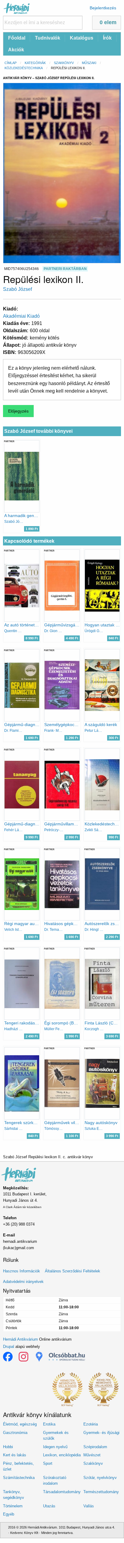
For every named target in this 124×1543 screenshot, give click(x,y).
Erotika (49, 1424)
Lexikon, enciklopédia (62, 1455)
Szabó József (17, 289)
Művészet (92, 1455)
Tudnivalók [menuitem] (47, 37)
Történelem (13, 1506)
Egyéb (8, 1514)
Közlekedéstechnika (24, 68)
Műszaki (89, 63)
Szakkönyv (64, 63)
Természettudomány (101, 1492)
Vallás (88, 1506)
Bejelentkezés (103, 7)
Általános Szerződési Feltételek (72, 1271)
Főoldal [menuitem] (16, 37)
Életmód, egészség (20, 1424)
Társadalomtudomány (62, 1492)
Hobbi (8, 1447)
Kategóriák (35, 63)
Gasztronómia (15, 1432)
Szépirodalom (95, 1447)
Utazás (49, 1506)
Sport (47, 1463)
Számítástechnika (19, 1477)
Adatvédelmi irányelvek (23, 1281)
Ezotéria (90, 1424)
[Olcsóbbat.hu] (67, 1356)
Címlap (11, 63)
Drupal (8, 1346)
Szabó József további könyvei (38, 431)
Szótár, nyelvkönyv (100, 1477)
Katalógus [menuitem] (81, 37)
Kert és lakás (14, 1455)
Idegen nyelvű (55, 1447)
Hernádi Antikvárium (20, 1339)
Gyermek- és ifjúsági (101, 1432)
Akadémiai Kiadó (21, 316)
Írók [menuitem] (107, 37)
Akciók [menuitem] (16, 49)
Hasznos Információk (21, 1271)
